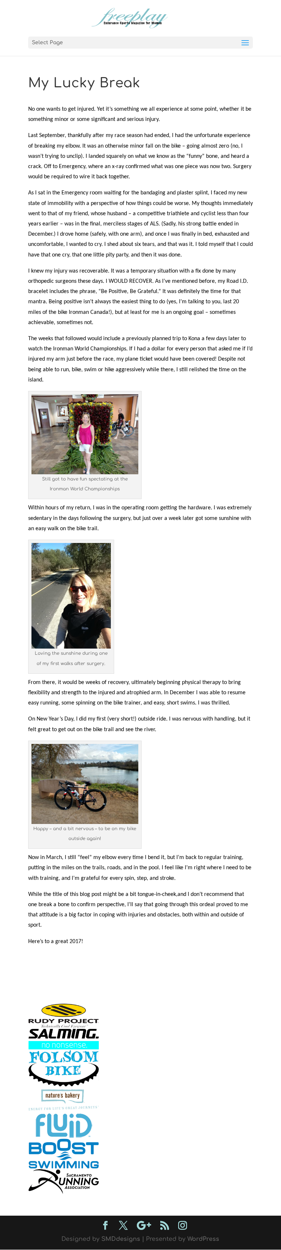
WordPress (203, 1239)
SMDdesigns (120, 1239)
